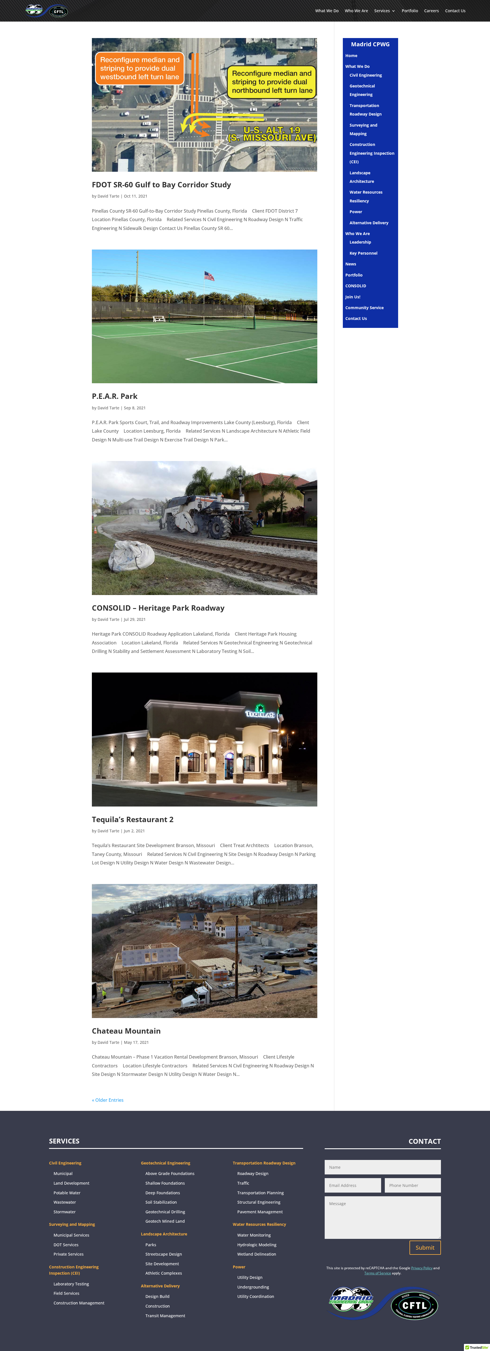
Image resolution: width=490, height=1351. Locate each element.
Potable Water (67, 1192)
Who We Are (356, 10)
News (350, 264)
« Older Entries (108, 1100)
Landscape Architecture (164, 1234)
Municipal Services (71, 1235)
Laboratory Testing (71, 1284)
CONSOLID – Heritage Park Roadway (158, 608)
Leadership (360, 242)
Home (351, 55)
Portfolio (410, 10)
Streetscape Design (163, 1254)
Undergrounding (253, 1287)
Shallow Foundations (165, 1183)
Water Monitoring (254, 1235)
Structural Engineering (258, 1202)
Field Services (66, 1293)
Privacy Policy (421, 1268)
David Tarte (108, 196)
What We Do (327, 10)
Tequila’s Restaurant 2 (133, 819)
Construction (157, 1306)
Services (382, 10)
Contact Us (455, 10)
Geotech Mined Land (165, 1221)
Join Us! (352, 296)
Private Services (69, 1254)
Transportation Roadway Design (264, 1163)
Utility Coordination (255, 1296)
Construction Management (79, 1303)
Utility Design (250, 1277)
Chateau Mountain (126, 1031)
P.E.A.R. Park (115, 396)
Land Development (71, 1183)
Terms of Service (377, 1273)
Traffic (243, 1183)
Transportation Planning (260, 1192)
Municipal (63, 1173)
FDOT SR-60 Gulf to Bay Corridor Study (161, 184)
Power (356, 211)
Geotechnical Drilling (165, 1211)
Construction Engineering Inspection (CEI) (372, 153)
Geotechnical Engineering (165, 1163)
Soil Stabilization (161, 1202)
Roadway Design (253, 1173)
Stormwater (65, 1211)
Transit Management (165, 1315)
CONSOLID (355, 285)
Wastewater (65, 1202)
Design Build (157, 1296)
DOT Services (66, 1244)
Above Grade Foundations (170, 1173)
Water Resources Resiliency (259, 1224)
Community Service (364, 307)
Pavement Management (260, 1211)
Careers (431, 10)
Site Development (162, 1263)
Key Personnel (363, 253)
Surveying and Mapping (72, 1224)
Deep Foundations (162, 1192)
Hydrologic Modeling (256, 1244)
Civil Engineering (366, 75)
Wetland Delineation (256, 1254)
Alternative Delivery (369, 222)
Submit (425, 1247)
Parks (150, 1244)
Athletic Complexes (163, 1273)
